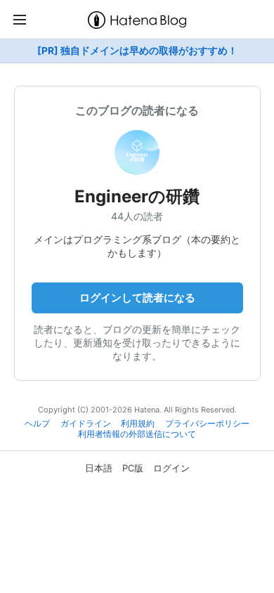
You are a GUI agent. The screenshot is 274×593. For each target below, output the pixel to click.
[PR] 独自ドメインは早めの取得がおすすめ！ (137, 50)
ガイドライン (85, 424)
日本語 (98, 468)
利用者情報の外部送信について (137, 434)
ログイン (171, 468)
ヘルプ (37, 424)
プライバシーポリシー (207, 424)
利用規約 (138, 424)
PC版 (132, 468)
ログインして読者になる (137, 297)
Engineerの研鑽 (137, 196)
